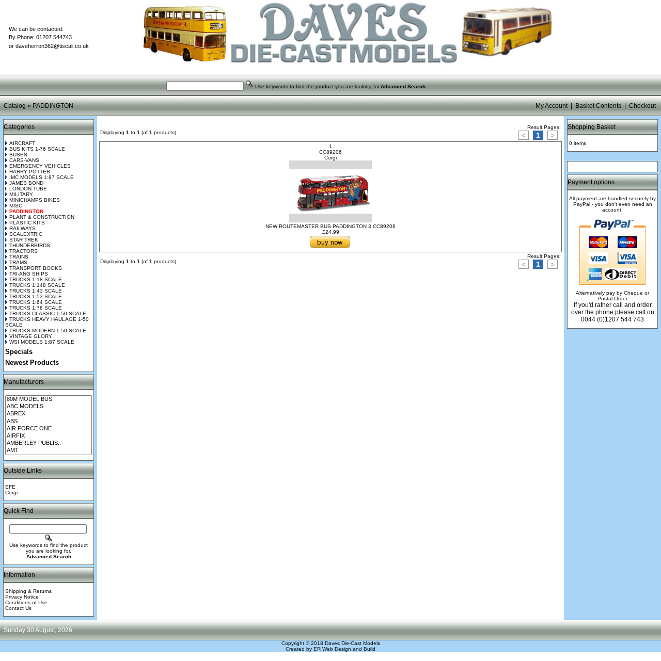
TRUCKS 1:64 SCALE (35, 302)
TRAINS (18, 257)
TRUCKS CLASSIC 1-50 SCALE (47, 313)
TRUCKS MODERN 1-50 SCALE (47, 330)
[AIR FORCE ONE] (48, 428)
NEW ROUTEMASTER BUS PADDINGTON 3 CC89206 (330, 226)
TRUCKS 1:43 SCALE (35, 291)
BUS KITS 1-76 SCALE (37, 149)
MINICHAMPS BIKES (34, 200)
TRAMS (18, 262)
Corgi (11, 492)
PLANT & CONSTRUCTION (41, 217)
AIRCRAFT (22, 143)
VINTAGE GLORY (30, 336)
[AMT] (48, 450)
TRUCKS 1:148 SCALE (37, 285)
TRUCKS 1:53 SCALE (35, 296)
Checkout (642, 105)
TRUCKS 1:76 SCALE (35, 308)
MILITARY (21, 194)
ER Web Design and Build (344, 649)
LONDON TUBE (28, 188)
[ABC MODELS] (48, 406)
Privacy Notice (22, 597)
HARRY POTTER (29, 171)
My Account (552, 105)
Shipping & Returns (28, 591)
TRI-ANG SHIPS (28, 274)
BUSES (18, 154)
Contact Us (18, 608)
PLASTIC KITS (27, 222)
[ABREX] (48, 413)
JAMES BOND (26, 183)
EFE (10, 487)
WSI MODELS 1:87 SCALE (41, 342)
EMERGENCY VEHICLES (40, 166)
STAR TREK (23, 240)
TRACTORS (23, 251)
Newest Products (32, 362)
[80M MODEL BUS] (48, 399)
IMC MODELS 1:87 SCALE (41, 177)
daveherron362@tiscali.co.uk (52, 46)
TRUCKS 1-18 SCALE (35, 279)
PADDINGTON (53, 105)
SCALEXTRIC (25, 234)
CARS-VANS (24, 160)
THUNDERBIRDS (29, 245)
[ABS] (48, 421)
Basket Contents (598, 105)
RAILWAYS (22, 228)
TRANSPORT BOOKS (35, 268)
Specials (19, 352)
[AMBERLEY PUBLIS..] (48, 443)
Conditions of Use (26, 602)
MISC (15, 205)
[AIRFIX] (48, 436)
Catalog (15, 105)
